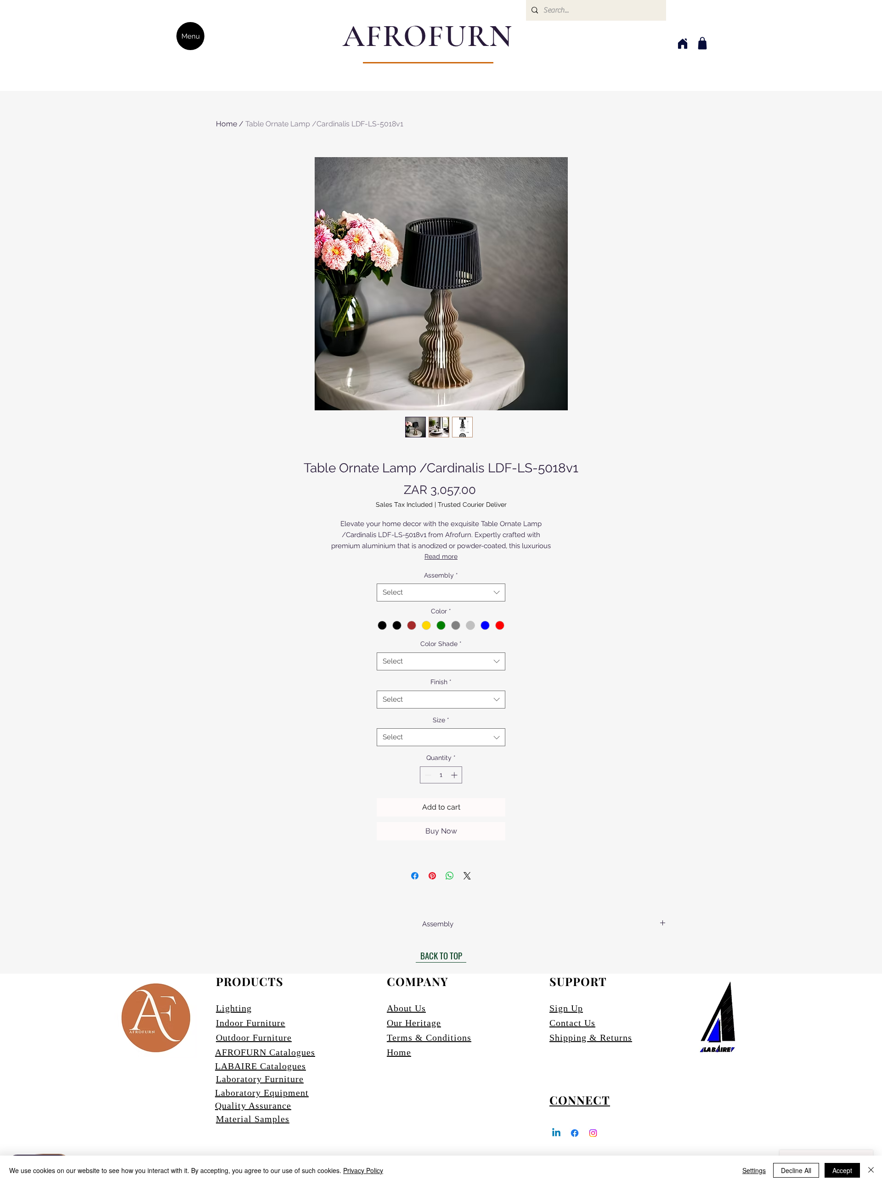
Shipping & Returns (590, 1037)
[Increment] (455, 775)
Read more (441, 556)
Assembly (441, 575)
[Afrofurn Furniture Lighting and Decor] (575, 1133)
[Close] (870, 1170)
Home (226, 123)
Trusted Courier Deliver (472, 504)
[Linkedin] (556, 1133)
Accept (842, 1170)
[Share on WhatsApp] (449, 875)
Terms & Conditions (429, 1037)
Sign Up (566, 1008)
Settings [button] (754, 1170)
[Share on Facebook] (414, 875)
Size (441, 720)
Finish (441, 682)
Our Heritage (414, 1023)
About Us (406, 1008)
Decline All (796, 1170)
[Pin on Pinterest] (432, 875)
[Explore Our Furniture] (702, 43)
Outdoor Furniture (254, 1037)
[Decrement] (427, 775)
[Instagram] (593, 1133)
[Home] (682, 43)
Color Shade (441, 643)
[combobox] (441, 592)
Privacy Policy (363, 1170)
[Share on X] (467, 875)
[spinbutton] (441, 775)
